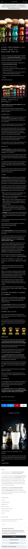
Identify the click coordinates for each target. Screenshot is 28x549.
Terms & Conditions (12, 546)
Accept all (14, 536)
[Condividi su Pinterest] (17, 405)
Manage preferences (14, 542)
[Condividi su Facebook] (4, 405)
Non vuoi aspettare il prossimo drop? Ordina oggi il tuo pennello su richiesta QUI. (14, 6)
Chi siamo (3, 500)
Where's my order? (5, 506)
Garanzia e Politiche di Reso (7, 508)
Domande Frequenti (5, 502)
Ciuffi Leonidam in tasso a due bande (8, 225)
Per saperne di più (5, 463)
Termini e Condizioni (5, 510)
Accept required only (14, 539)
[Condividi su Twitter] (11, 405)
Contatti (3, 513)
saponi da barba (7, 304)
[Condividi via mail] (23, 405)
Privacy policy (4, 546)
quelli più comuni (4, 190)
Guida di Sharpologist (22, 256)
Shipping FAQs (4, 504)
